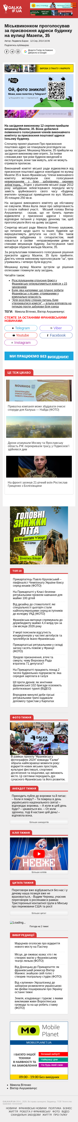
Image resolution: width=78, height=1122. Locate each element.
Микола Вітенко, (26, 311)
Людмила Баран (20, 41)
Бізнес (67, 1108)
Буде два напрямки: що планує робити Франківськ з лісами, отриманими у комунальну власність (37, 293)
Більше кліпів (39, 872)
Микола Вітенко (20, 1084)
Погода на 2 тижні (39, 926)
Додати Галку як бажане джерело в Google (40, 51)
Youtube (22, 335)
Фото (56, 1111)
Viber (57, 328)
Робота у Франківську (35, 1111)
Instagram (22, 343)
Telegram (22, 328)
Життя (13, 1111)
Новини (11, 1108)
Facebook (57, 335)
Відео (65, 1111)
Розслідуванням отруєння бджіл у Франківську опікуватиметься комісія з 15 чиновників (39, 284)
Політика (54, 1108)
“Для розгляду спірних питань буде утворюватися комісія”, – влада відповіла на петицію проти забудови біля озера (41, 303)
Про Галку (60, 1114)
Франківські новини (33, 1108)
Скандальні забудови (26, 1114)
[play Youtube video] (39, 853)
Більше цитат (39, 913)
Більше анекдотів (39, 822)
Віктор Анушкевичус (51, 311)
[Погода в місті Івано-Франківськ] (39, 922)
